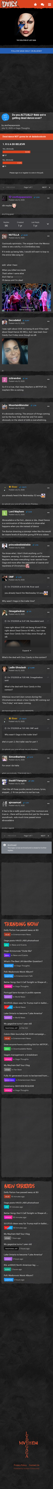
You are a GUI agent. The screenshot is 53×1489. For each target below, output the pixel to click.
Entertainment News (22, 934)
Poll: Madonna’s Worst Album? (18, 971)
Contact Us (34, 1464)
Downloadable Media (22, 1048)
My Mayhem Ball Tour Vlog (17, 1064)
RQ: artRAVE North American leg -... (21, 1264)
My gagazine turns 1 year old (18, 1023)
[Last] (49, 187)
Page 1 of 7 (28, 187)
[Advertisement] (26, 81)
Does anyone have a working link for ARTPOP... (26, 1044)
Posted (17, 199)
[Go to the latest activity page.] (35, 4)
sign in (17, 172)
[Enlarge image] (26, 296)
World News (20, 996)
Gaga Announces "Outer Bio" (18, 950)
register (26, 172)
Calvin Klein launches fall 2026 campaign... (25, 1033)
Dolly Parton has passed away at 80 (21, 929)
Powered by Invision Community (26, 1468)
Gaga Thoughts (23, 127)
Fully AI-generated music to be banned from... (26, 1075)
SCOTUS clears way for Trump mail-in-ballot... (26, 1002)
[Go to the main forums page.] (42, 4)
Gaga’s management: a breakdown (21, 1054)
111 (5, 166)
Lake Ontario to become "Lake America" (23, 1013)
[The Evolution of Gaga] (26, 28)
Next (44, 187)
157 (5, 155)
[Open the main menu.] (49, 4)
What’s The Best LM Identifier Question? (23, 961)
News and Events (19, 944)
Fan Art (24, 1027)
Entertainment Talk (24, 975)
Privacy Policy (20, 1464)
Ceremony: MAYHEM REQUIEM (19, 1085)
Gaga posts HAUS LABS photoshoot (21, 940)
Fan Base (18, 1069)
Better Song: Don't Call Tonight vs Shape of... (26, 981)
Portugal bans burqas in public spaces (22, 992)
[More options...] (48, 198)
